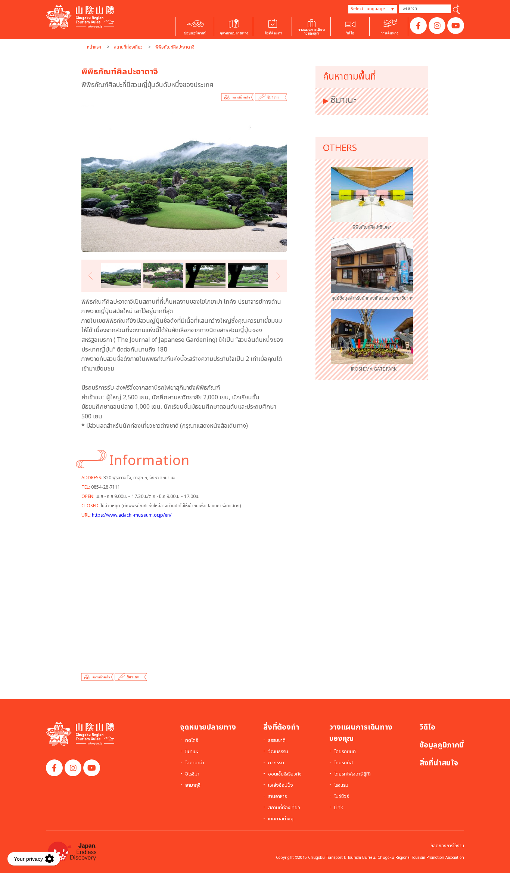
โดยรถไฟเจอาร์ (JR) (352, 774)
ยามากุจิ (192, 786)
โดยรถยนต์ (345, 752)
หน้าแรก (94, 47)
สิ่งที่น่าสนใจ (439, 763)
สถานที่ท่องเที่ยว (128, 47)
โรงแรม (341, 786)
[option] (184, 178)
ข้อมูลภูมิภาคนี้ (442, 745)
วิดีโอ (427, 727)
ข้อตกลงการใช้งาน (447, 845)
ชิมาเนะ (343, 100)
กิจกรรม (276, 763)
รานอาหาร (277, 797)
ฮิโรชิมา (192, 774)
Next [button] (276, 275)
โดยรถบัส (343, 763)
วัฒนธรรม (278, 752)
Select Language (368, 9)
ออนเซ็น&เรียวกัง (285, 774)
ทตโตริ (191, 741)
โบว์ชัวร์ (341, 797)
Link (338, 808)
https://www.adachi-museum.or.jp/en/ (131, 515)
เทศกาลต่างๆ (280, 819)
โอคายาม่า (194, 763)
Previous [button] (92, 275)
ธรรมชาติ (277, 741)
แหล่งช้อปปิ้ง (280, 786)
